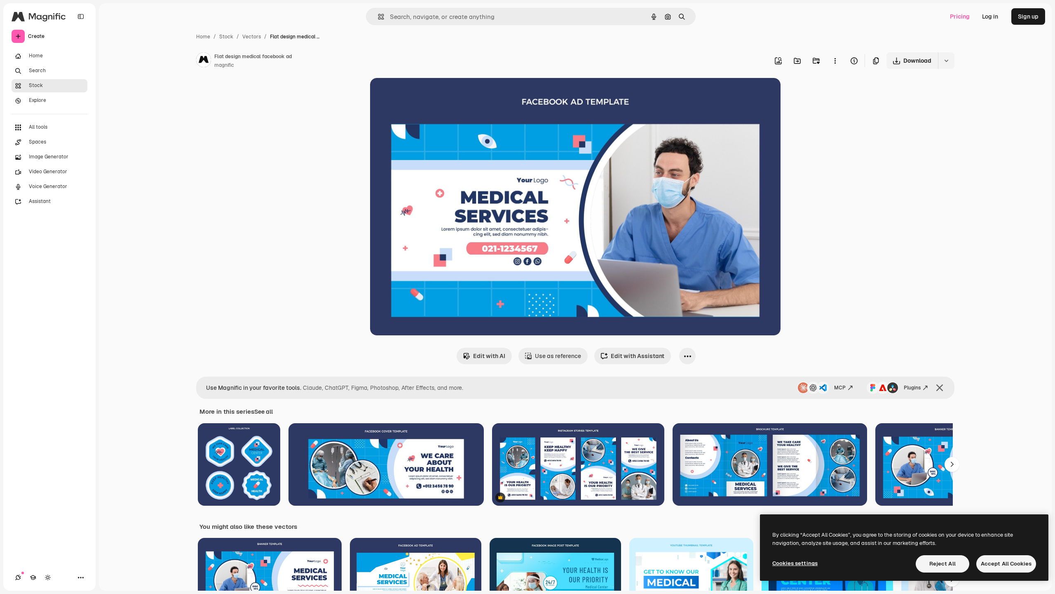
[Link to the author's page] (203, 61)
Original (422, 94)
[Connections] (18, 577)
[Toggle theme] (47, 577)
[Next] (952, 464)
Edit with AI (489, 356)
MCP (840, 387)
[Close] (940, 388)
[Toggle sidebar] (80, 16)
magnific (224, 65)
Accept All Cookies (1006, 563)
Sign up (1028, 16)
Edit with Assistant (637, 356)
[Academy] (33, 577)
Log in (990, 16)
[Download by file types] (946, 60)
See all (263, 411)
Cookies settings (795, 563)
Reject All (942, 563)
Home (203, 36)
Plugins (912, 387)
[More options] (835, 60)
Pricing (960, 16)
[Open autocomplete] (377, 17)
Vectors (251, 36)
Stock (226, 36)
